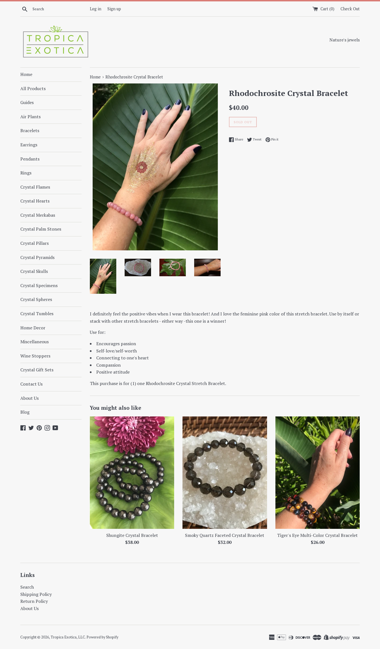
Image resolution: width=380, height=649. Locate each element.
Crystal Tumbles (36, 313)
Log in (95, 8)
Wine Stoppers (35, 356)
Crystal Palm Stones (40, 229)
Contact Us (31, 384)
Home (26, 74)
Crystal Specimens (39, 285)
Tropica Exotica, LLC (68, 637)
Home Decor (32, 328)
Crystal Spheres (36, 299)
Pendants (30, 159)
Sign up (114, 8)
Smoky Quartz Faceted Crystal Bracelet (224, 535)
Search (27, 587)
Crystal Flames (35, 187)
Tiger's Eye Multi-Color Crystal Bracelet (317, 535)
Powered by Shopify (102, 637)
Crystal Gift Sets (36, 370)
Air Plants (30, 116)
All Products (33, 88)
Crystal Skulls (34, 271)
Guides (27, 102)
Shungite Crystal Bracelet (132, 535)
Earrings (28, 145)
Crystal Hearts (35, 201)
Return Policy (34, 601)
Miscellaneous (34, 342)
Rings (25, 173)
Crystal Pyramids (37, 257)
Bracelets (29, 130)
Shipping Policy (36, 594)
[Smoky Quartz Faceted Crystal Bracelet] (224, 472)
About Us (29, 398)
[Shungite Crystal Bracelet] (132, 472)
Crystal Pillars (34, 243)
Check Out (350, 8)
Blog (24, 412)
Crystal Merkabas (37, 215)
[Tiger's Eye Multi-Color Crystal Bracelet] (317, 472)
